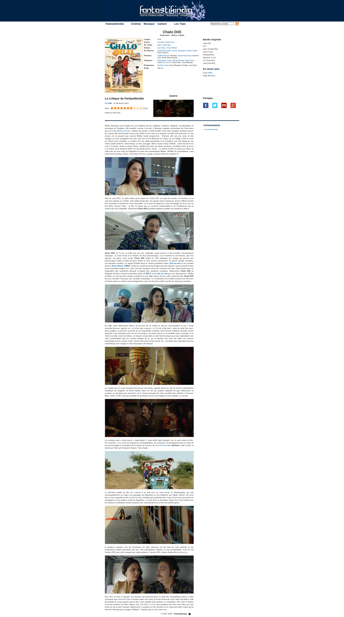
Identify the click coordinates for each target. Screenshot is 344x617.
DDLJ (148, 273)
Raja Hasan (189, 60)
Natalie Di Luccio (164, 62)
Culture (162, 23)
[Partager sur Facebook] (206, 105)
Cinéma (136, 23)
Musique (149, 23)
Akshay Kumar (123, 131)
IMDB (210, 73)
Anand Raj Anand (164, 51)
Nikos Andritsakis (164, 45)
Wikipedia (211, 76)
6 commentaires (211, 129)
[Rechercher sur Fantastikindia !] (237, 23)
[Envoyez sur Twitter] (215, 105)
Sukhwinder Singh (164, 60)
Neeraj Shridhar (178, 60)
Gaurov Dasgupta (178, 51)
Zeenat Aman (161, 445)
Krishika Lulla (162, 65)
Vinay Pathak (171, 48)
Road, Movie (117, 266)
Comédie (160, 42)
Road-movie (170, 42)
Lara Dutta (161, 48)
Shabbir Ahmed (163, 56)
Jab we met (175, 263)
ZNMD (127, 266)
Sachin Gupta (192, 51)
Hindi (159, 39)
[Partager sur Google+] (233, 105)
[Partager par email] (224, 105)
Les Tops (180, 23)
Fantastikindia (115, 23)
